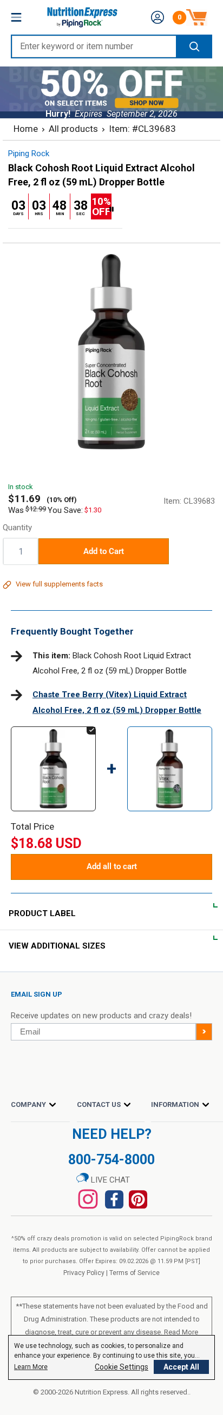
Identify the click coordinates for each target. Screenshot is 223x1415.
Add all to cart (112, 866)
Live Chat (109, 1180)
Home (26, 128)
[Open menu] (16, 17)
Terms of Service (134, 1273)
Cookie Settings (121, 1367)
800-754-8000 (111, 1159)
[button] (157, 17)
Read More (181, 1332)
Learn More (31, 1367)
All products (73, 128)
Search (193, 46)
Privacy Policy (83, 1273)
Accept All (181, 1367)
